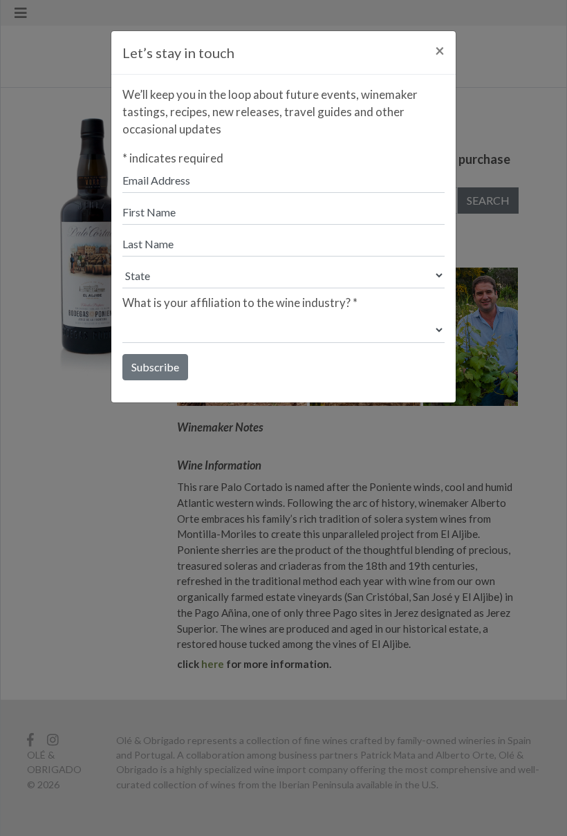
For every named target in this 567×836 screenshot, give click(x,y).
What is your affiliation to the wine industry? (239, 302)
